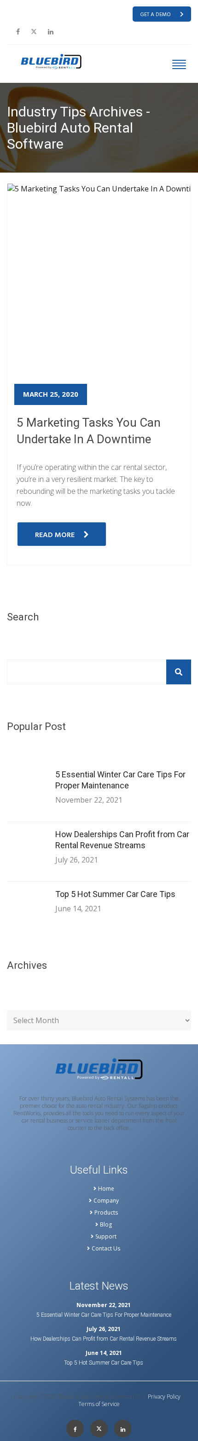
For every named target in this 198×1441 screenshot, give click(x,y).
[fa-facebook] (18, 31)
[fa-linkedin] (50, 31)
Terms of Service (99, 1404)
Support (105, 1236)
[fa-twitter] (34, 31)
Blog (106, 1224)
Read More (55, 535)
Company (106, 1200)
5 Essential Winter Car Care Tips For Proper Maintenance (120, 780)
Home (16, 178)
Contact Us (106, 1248)
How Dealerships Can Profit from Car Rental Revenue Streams (122, 839)
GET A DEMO (155, 14)
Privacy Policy (164, 1396)
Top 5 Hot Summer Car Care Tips (115, 894)
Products (106, 1212)
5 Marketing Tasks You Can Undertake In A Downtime (89, 431)
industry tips (61, 178)
